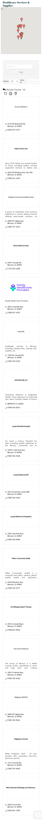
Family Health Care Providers (16, 301)
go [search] (22, 72)
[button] (18, 27)
